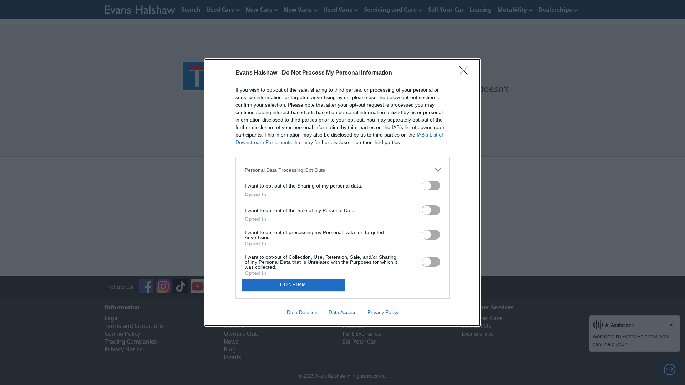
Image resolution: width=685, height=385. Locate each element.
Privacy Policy (383, 312)
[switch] (431, 185)
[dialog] (342, 192)
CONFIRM (293, 284)
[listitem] (342, 170)
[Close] (466, 73)
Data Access (342, 312)
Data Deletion (302, 312)
